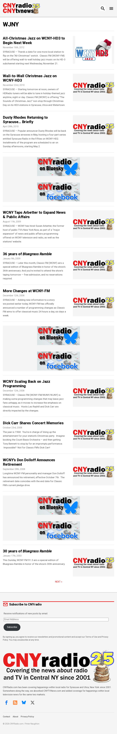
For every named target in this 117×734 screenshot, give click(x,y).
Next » (58, 581)
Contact (6, 716)
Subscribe (12, 627)
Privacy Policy (27, 716)
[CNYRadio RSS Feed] (15, 702)
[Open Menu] (111, 8)
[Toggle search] (102, 8)
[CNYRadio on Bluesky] (23, 702)
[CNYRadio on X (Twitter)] (32, 702)
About (15, 716)
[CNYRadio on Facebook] (6, 702)
